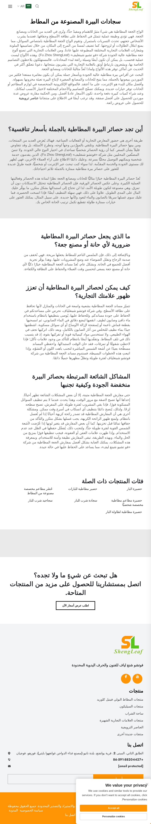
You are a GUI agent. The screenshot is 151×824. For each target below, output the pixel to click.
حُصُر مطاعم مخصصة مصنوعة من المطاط (39, 491)
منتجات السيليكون (131, 706)
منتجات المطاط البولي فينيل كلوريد (120, 699)
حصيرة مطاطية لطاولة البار (124, 511)
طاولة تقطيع (85, 202)
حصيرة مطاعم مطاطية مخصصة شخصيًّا (127, 502)
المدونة (13, 810)
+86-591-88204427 (128, 759)
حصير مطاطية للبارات (82, 488)
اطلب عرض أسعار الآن (75, 605)
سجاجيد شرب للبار (40, 500)
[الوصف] (128, 644)
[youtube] (137, 679)
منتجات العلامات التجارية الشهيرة (121, 720)
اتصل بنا (70, 815)
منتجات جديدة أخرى (130, 734)
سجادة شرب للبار (85, 500)
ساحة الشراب (134, 713)
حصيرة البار (134, 488)
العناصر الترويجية (132, 727)
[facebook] (126, 679)
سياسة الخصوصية (31, 810)
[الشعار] (136, 6)
